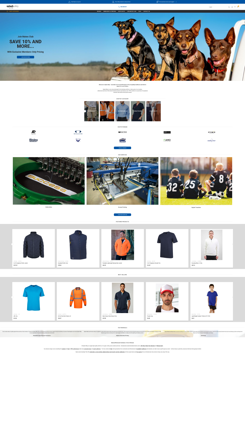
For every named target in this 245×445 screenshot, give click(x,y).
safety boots (76, 348)
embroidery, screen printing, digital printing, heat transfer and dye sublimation (107, 352)
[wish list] (235, 7)
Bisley (147, 345)
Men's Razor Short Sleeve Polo (110, 316)
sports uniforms (97, 348)
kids (111, 348)
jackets (64, 348)
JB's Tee (15, 316)
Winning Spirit (160, 345)
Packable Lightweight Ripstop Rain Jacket (112, 263)
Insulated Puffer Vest (63, 263)
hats (69, 348)
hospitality (138, 348)
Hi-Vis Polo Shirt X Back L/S (64, 316)
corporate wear (87, 348)
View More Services (122, 214)
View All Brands (122, 147)
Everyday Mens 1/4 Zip (197, 263)
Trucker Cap (150, 316)
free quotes (139, 352)
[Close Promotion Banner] (175, 2)
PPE (72, 348)
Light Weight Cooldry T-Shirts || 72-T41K (201, 316)
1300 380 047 (123, 6)
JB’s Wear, (143, 345)
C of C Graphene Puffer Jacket (21, 263)
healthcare (143, 348)
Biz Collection (152, 345)
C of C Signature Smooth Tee (153, 263)
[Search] (229, 7)
